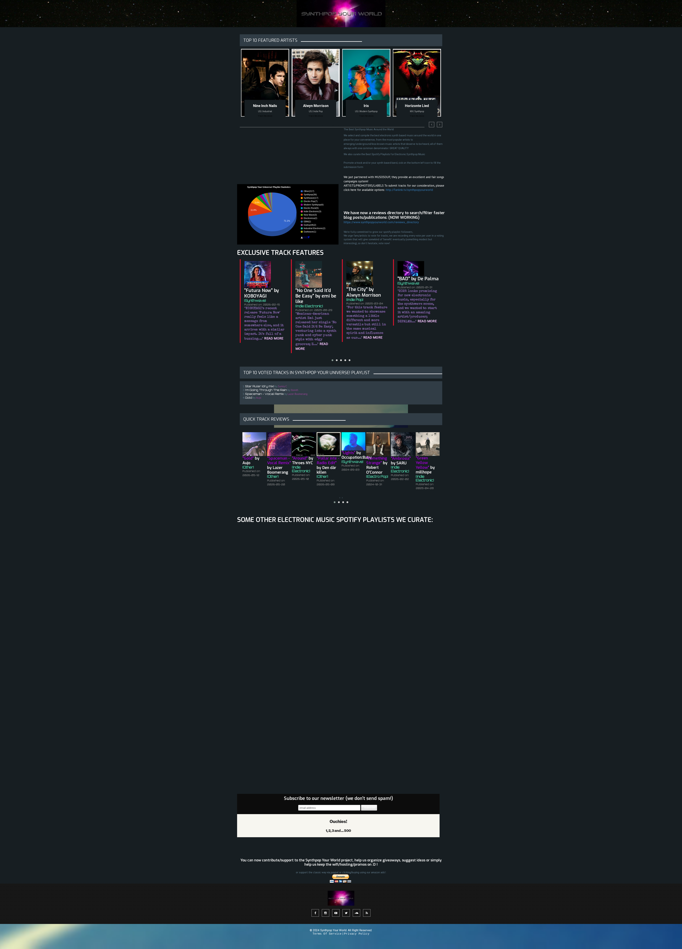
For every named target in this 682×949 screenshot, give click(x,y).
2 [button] (322, 125)
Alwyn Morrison (265, 106)
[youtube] (336, 913)
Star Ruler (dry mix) (259, 386)
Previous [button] (431, 124)
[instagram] (325, 913)
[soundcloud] (356, 913)
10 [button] (365, 125)
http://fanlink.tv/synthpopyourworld (409, 190)
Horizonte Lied (366, 106)
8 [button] (354, 125)
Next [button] (439, 124)
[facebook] (315, 913)
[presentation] (339, 497)
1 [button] (317, 125)
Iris (315, 106)
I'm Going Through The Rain (266, 390)
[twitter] (346, 913)
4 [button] (333, 125)
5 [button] (338, 125)
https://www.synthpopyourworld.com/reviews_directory (381, 222)
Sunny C (417, 106)
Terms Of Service (327, 933)
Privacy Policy (356, 933)
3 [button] (327, 125)
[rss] (366, 913)
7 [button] (349, 125)
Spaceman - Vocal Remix (264, 394)
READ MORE (321, 337)
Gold (248, 397)
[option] (265, 85)
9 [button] (359, 125)
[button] (332, 360)
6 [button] (343, 125)
